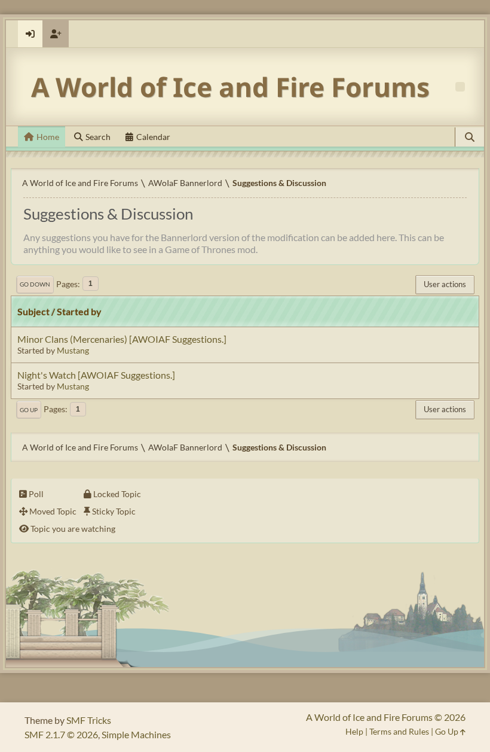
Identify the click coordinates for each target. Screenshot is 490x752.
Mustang (73, 350)
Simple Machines (136, 734)
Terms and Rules (399, 731)
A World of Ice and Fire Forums (230, 87)
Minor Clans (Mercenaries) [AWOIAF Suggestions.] (121, 339)
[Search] (469, 137)
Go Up (29, 409)
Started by (79, 311)
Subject (33, 311)
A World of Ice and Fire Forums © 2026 (386, 717)
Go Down (35, 284)
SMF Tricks (88, 720)
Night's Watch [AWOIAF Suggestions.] (96, 374)
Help (354, 731)
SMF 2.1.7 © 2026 (61, 734)
